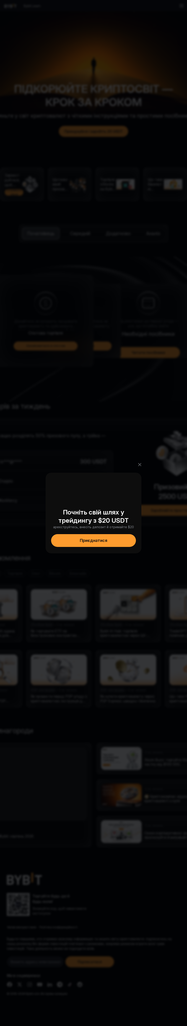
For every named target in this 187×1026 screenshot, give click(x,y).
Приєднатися (93, 540)
